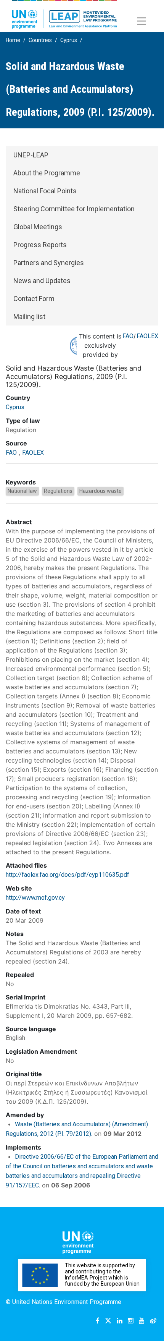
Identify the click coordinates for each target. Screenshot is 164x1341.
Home (13, 40)
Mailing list (29, 317)
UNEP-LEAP (30, 155)
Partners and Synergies (48, 263)
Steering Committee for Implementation (74, 209)
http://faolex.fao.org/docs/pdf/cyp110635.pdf (67, 874)
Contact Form (34, 299)
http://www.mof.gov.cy (35, 897)
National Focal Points (45, 191)
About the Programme (46, 173)
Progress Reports (40, 245)
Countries (40, 40)
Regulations (58, 491)
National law (22, 491)
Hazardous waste (100, 491)
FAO (127, 336)
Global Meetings (37, 227)
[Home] (64, 14)
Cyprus (68, 40)
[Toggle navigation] (141, 21)
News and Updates (42, 281)
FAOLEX (147, 336)
